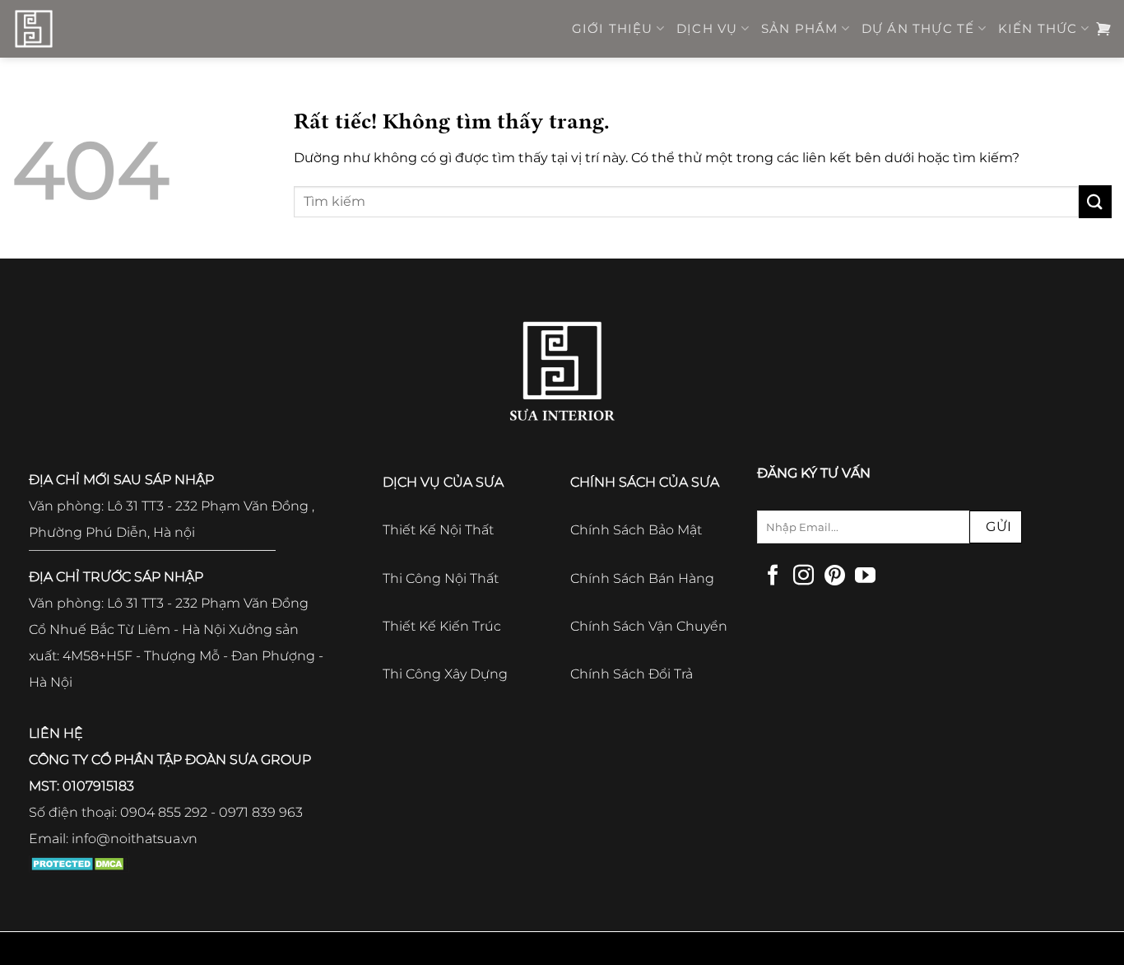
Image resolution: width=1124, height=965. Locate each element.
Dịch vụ (706, 28)
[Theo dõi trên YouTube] (865, 576)
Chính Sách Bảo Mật (636, 530)
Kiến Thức (1038, 28)
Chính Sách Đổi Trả (631, 674)
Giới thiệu (612, 28)
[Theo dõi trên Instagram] (803, 576)
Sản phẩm (799, 28)
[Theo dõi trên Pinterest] (834, 576)
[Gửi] (1095, 201)
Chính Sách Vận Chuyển (648, 626)
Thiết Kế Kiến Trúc (442, 626)
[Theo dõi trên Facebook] (773, 576)
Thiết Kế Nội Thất (438, 530)
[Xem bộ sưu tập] (1103, 29)
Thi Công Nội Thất (441, 578)
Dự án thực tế (918, 28)
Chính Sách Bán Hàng (642, 578)
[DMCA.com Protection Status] (79, 862)
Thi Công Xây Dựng (445, 674)
